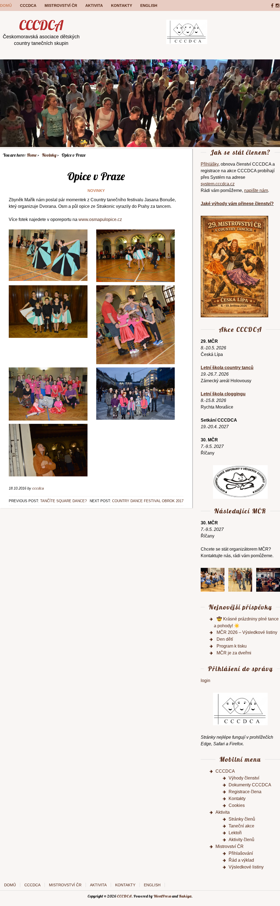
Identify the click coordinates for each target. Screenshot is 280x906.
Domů (6, 5)
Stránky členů (242, 819)
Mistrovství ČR (61, 5)
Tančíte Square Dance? (63, 501)
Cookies (237, 805)
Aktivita (94, 5)
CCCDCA (28, 5)
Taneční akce (241, 826)
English (148, 5)
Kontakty (121, 5)
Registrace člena (245, 791)
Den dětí (225, 639)
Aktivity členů (241, 839)
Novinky (96, 190)
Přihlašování (241, 853)
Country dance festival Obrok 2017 (147, 501)
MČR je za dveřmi (234, 653)
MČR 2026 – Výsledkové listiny (247, 632)
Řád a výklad (241, 860)
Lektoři (235, 832)
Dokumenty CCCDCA (250, 785)
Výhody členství (244, 778)
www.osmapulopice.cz (100, 219)
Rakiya (185, 896)
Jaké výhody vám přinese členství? (237, 203)
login (205, 680)
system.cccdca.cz (218, 184)
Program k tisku (232, 646)
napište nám (256, 190)
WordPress (162, 896)
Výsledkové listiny (246, 867)
